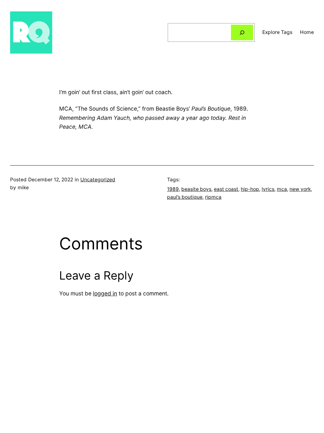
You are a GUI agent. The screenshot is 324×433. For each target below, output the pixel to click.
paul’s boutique (184, 197)
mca (282, 189)
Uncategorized (97, 180)
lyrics (268, 189)
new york (300, 189)
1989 (173, 189)
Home (307, 32)
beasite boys (196, 189)
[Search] (242, 32)
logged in (105, 293)
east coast (226, 189)
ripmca (213, 197)
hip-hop (250, 189)
